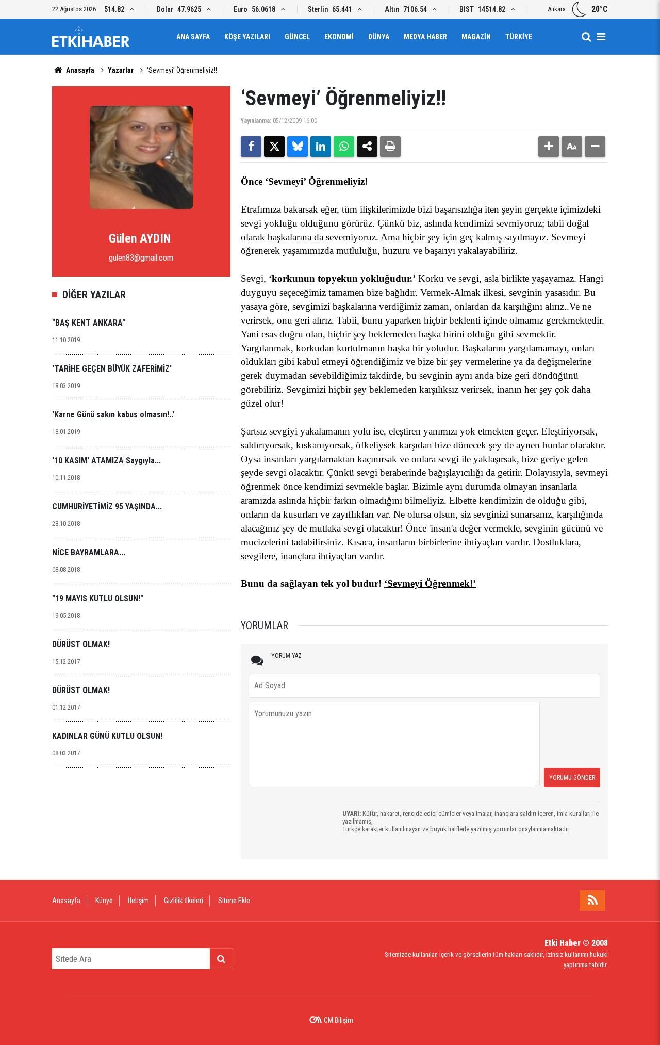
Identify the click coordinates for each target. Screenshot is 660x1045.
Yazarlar (121, 70)
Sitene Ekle (234, 900)
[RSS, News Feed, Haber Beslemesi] (592, 900)
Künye (104, 900)
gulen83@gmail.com (141, 258)
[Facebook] (251, 146)
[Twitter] (274, 146)
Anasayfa (79, 70)
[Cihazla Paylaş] (367, 146)
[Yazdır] (390, 146)
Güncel (297, 37)
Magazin (476, 37)
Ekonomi (339, 37)
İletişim (138, 900)
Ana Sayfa (193, 37)
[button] (548, 146)
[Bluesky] (297, 146)
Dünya (378, 37)
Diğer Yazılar (94, 295)
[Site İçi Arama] (586, 36)
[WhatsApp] (344, 146)
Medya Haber (425, 37)
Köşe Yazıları (247, 37)
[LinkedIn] (320, 146)
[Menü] (600, 36)
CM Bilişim (338, 1020)
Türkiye (518, 37)
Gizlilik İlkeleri (183, 900)
